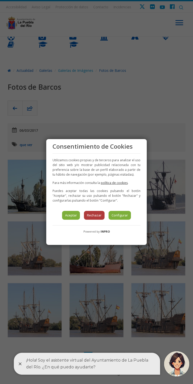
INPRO (105, 231)
